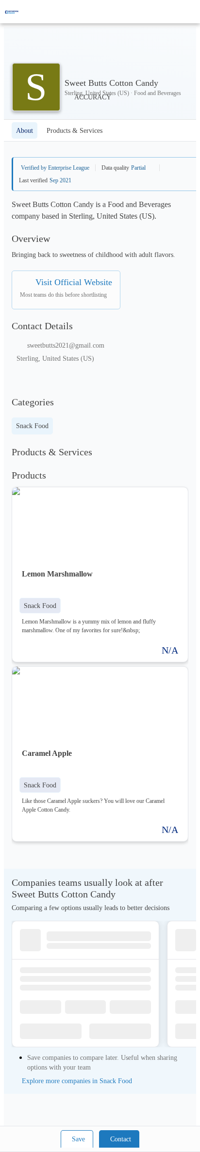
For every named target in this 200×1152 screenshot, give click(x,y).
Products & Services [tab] (74, 130)
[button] (40, 605)
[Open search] (175, 11)
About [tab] (24, 130)
